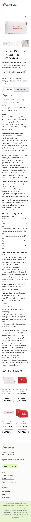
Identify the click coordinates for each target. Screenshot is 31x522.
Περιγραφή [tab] (9, 89)
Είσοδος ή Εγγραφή (10, 466)
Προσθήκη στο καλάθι (17, 72)
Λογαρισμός (6, 491)
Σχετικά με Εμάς (7, 475)
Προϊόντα (5, 488)
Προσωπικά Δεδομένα (9, 482)
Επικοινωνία (6, 497)
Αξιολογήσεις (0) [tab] (21, 89)
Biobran (13, 81)
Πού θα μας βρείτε (8, 479)
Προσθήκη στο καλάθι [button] (8, 399)
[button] (25, 16)
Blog (3, 472)
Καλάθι (4, 494)
